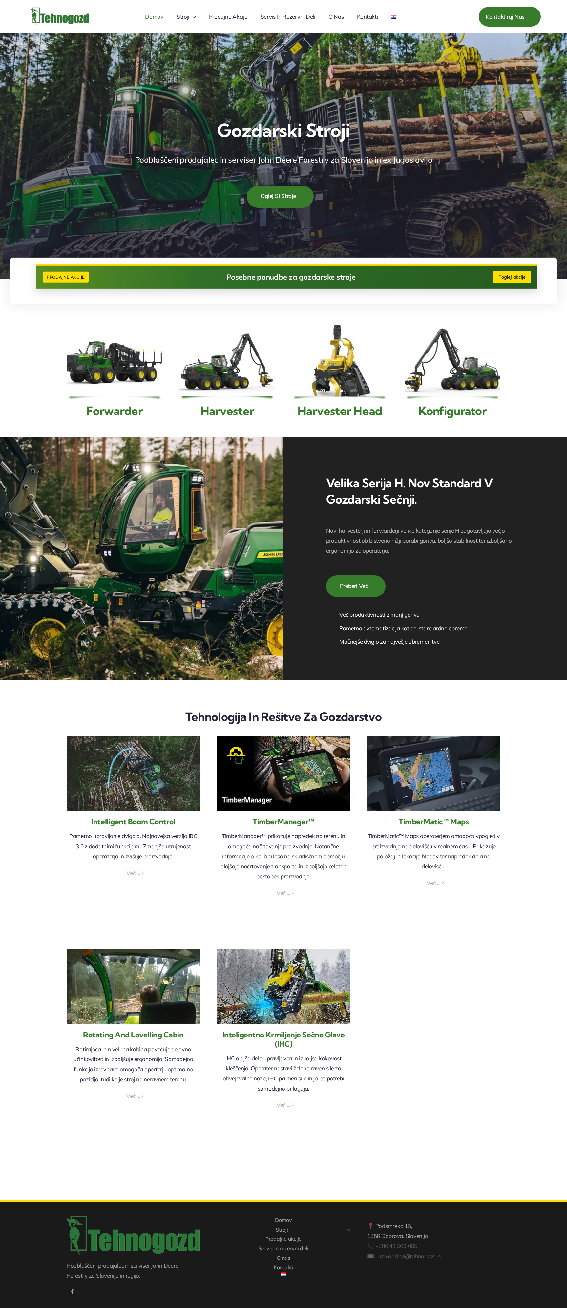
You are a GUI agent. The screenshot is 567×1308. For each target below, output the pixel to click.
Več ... (133, 872)
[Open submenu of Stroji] (348, 1230)
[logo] (60, 3)
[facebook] (72, 1291)
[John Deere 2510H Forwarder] (114, 328)
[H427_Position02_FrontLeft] (340, 328)
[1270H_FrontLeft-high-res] (452, 328)
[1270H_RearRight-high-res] (227, 328)
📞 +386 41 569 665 (392, 1245)
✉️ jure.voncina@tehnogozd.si (404, 1256)
